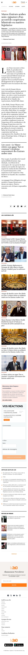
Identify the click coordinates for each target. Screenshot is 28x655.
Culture (2, 608)
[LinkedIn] (17, 595)
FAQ (2, 629)
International (3, 607)
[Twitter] (11, 595)
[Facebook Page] (8, 595)
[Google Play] (19, 645)
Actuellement (4, 6)
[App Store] (8, 645)
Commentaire (7, 425)
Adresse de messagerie (10, 449)
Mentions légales (4, 635)
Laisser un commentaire (14, 457)
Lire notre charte (7, 400)
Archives (3, 624)
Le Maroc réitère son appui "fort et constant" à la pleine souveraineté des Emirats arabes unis (12, 149)
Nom (4, 443)
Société (23, 6)
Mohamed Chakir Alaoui (8, 39)
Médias (2, 610)
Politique (11, 6)
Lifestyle (3, 615)
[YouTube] (14, 595)
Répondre (6, 419)
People (2, 613)
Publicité (3, 623)
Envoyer (14, 585)
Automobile (3, 611)
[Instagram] (20, 595)
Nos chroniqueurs (4, 616)
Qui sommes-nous (5, 621)
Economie (17, 6)
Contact (3, 630)
